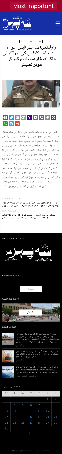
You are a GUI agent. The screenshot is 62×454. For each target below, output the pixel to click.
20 (31, 417)
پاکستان (23, 41)
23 (55, 417)
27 (31, 423)
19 (22, 417)
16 (55, 411)
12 (22, 411)
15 (47, 411)
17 (6, 417)
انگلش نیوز (21, 376)
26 (22, 423)
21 (39, 417)
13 (31, 411)
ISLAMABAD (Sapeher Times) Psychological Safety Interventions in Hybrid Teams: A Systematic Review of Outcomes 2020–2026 (37, 370)
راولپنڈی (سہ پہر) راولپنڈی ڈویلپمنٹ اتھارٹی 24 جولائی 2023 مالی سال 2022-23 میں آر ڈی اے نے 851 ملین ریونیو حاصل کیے (29, 216)
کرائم (39, 41)
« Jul (30, 433)
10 (6, 411)
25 (14, 423)
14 (39, 411)
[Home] (17, 23)
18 (14, 417)
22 (47, 417)
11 (14, 411)
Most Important (33, 6)
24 (6, 423)
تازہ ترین (31, 41)
